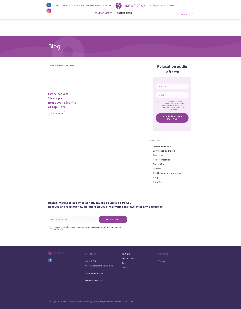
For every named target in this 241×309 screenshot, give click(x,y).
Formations (159, 164)
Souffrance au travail (164, 150)
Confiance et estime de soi (167, 173)
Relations (158, 155)
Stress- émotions (66, 66)
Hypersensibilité (161, 159)
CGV (132, 301)
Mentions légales (88, 301)
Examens (157, 168)
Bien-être (54, 66)
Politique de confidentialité (110, 301)
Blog (155, 177)
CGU (126, 301)
